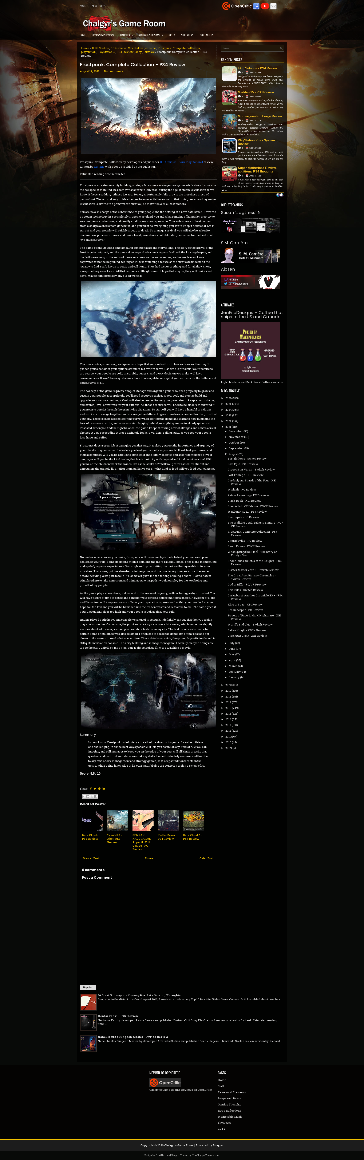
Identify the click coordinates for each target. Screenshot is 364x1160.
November (236, 437)
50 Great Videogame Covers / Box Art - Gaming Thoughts (139, 995)
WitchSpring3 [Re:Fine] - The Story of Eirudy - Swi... (252, 553)
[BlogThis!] (88, 796)
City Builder (135, 48)
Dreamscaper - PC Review (245, 610)
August (233, 454)
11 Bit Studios (100, 48)
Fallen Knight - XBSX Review (247, 630)
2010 (228, 742)
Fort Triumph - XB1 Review (246, 475)
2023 (228, 415)
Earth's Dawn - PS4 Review (167, 837)
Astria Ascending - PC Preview (248, 495)
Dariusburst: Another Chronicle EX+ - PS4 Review (255, 597)
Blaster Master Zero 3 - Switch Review (253, 570)
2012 (228, 730)
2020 (228, 685)
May (232, 654)
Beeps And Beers (229, 1098)
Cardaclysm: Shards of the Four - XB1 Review (252, 482)
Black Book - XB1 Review (244, 500)
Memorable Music (230, 1117)
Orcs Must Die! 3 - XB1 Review (247, 635)
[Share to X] (92, 796)
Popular (87, 987)
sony (138, 52)
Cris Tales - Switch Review (245, 590)
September (236, 448)
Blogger (218, 1145)
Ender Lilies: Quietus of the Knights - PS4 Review (255, 562)
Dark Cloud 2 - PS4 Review (192, 837)
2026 (228, 398)
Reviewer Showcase (151, 35)
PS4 (119, 52)
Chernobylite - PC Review (245, 541)
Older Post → (208, 858)
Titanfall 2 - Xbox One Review (114, 838)
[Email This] (84, 796)
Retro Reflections (229, 1110)
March (233, 666)
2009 (228, 748)
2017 (228, 702)
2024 (228, 410)
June (232, 649)
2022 (228, 421)
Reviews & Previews (103, 35)
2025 (228, 404)
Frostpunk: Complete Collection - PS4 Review (132, 64)
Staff (221, 1086)
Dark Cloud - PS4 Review (90, 837)
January (234, 677)
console (150, 48)
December (236, 431)
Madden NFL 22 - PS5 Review (247, 511)
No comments (113, 71)
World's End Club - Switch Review (250, 624)
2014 (228, 719)
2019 (228, 690)
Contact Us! (207, 35)
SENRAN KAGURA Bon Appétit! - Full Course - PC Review (141, 842)
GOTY (172, 35)
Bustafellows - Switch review (247, 458)
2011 (228, 736)
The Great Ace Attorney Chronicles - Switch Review (252, 577)
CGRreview (118, 48)
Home (83, 5)
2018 (228, 696)
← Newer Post (89, 858)
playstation (88, 52)
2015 (228, 713)
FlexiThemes (163, 1155)
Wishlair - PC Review (242, 489)
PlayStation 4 (106, 52)
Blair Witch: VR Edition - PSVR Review (253, 506)
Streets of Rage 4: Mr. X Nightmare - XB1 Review (254, 617)
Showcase (225, 1122)
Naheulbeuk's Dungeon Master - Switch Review (133, 1037)
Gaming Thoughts (229, 1104)
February (235, 672)
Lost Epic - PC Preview (243, 464)
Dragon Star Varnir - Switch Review (251, 469)
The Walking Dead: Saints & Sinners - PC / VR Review (255, 524)
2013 (228, 725)
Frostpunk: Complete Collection (179, 48)
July (231, 643)
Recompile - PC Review (243, 517)
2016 (228, 708)
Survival (149, 52)
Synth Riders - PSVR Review (247, 546)
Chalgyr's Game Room (179, 1145)
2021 (228, 427)
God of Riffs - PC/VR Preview (247, 584)
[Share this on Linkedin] (104, 788)
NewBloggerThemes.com (205, 1155)
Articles (126, 35)
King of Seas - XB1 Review (245, 604)
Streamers (187, 35)
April (232, 660)
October (234, 442)
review (129, 52)
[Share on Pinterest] (99, 788)
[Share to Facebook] (96, 796)
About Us (98, 5)
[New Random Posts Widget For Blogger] (280, 195)
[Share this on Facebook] (90, 788)
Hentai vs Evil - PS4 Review (118, 1016)
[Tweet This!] (94, 788)
